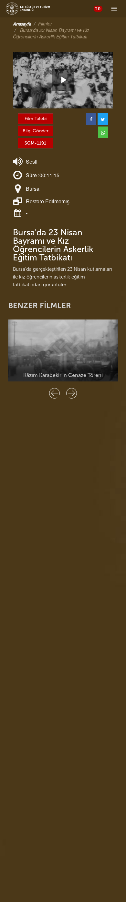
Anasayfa (22, 24)
